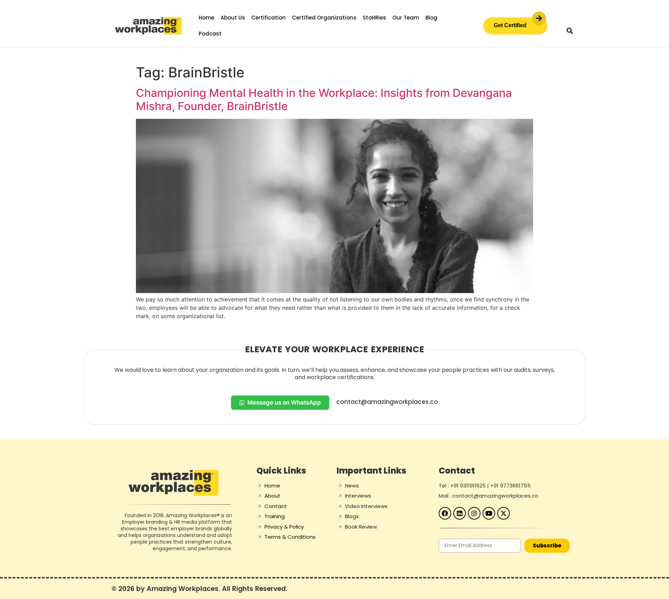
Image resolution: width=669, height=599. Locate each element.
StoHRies (374, 17)
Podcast (210, 33)
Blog (431, 17)
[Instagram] (474, 513)
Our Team (405, 17)
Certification (268, 17)
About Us (233, 17)
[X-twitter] (503, 513)
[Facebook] (445, 513)
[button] (569, 30)
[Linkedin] (459, 513)
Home (206, 17)
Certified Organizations (324, 17)
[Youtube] (489, 513)
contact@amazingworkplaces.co (387, 402)
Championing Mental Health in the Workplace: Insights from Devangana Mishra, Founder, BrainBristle (324, 99)
